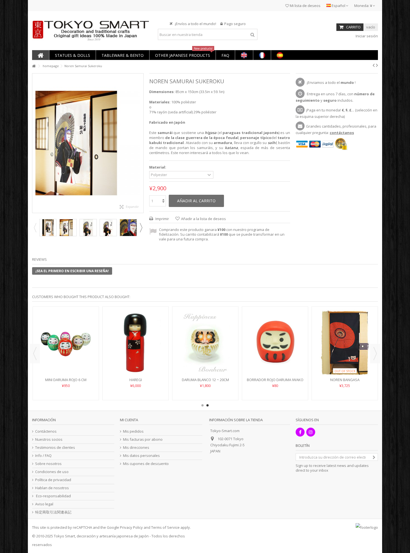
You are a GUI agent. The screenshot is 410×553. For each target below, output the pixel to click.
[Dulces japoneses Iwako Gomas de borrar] (344, 342)
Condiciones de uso (52, 471)
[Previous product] (374, 65)
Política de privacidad (53, 480)
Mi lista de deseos (304, 5)
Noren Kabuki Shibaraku (65, 379)
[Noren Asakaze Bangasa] (205, 342)
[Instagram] (310, 432)
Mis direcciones (136, 447)
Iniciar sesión (366, 35)
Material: (158, 167)
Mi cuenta (129, 419)
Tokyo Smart (64, 536)
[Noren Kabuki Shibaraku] (65, 342)
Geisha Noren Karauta (275, 379)
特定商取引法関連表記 (53, 512)
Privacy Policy (131, 527)
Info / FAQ (43, 455)
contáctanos (342, 132)
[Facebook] (300, 432)
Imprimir (162, 218)
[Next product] (377, 65)
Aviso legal (44, 504)
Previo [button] (35, 143)
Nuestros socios (48, 439)
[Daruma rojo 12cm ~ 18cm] (135, 342)
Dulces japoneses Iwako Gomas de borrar (344, 382)
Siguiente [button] (141, 143)
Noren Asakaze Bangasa (205, 379)
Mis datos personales (141, 455)
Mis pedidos (133, 431)
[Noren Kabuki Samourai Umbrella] (48, 227)
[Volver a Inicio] (33, 66)
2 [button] (207, 405)
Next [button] (141, 228)
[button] (72, 55)
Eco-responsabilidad (53, 496)
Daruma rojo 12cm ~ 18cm (135, 379)
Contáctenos (46, 431)
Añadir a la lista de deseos (203, 218)
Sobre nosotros (48, 463)
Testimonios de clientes (55, 447)
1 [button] (202, 405)
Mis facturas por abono (143, 439)
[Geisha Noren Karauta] (275, 342)
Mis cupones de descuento (146, 463)
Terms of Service (165, 527)
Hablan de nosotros (52, 488)
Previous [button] (35, 228)
